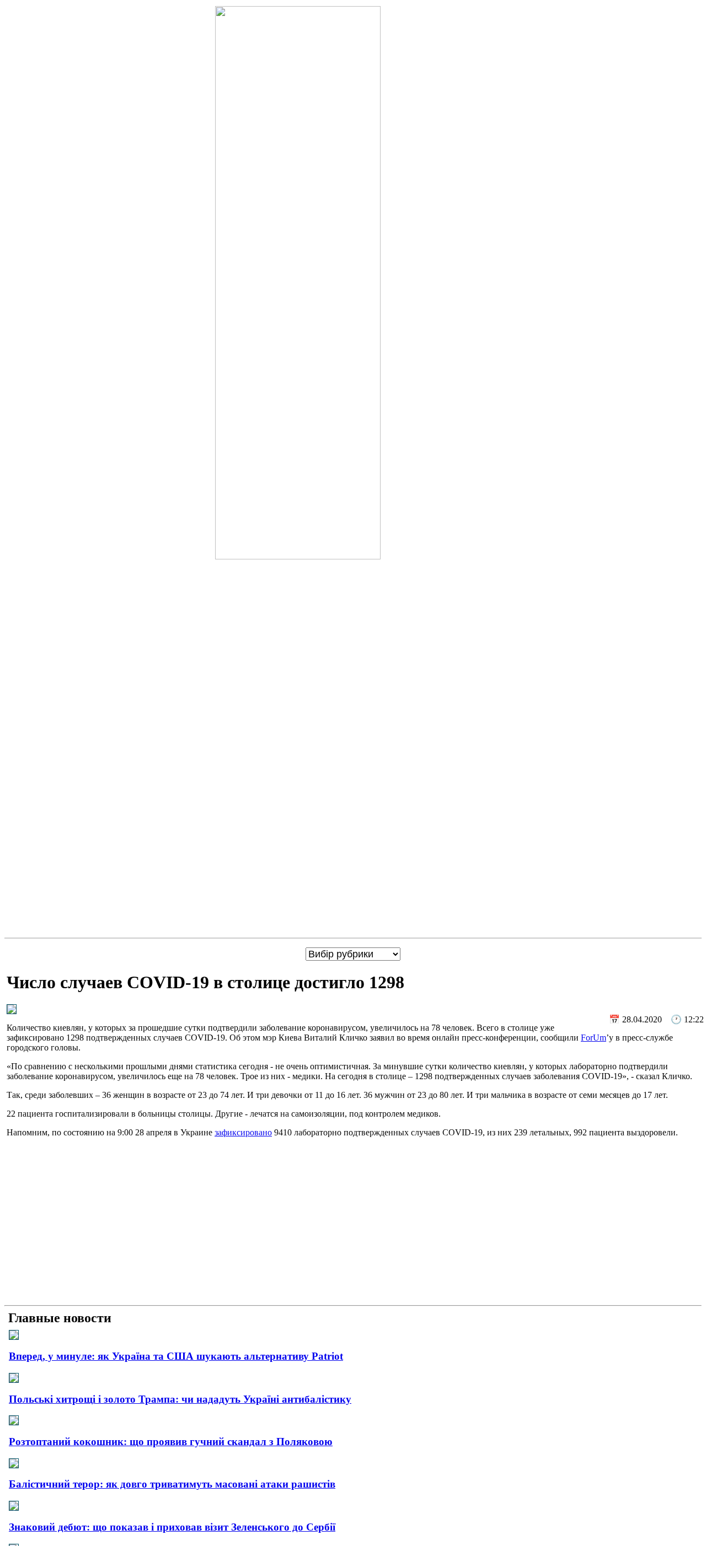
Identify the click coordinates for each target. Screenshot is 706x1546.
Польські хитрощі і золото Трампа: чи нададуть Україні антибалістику (180, 1399)
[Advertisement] (353, 1223)
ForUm (593, 1037)
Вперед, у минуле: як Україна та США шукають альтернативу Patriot (176, 1356)
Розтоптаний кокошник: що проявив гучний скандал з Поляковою (171, 1441)
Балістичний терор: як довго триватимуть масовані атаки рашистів (172, 1484)
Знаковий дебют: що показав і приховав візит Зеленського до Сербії (172, 1527)
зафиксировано (243, 1132)
